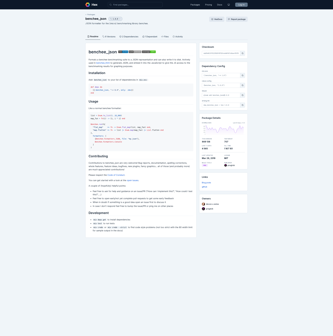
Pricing (208, 4)
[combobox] (135, 4)
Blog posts (206, 182)
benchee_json (95, 19)
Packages (195, 4)
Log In (241, 4)
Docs (219, 4)
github (204, 187)
